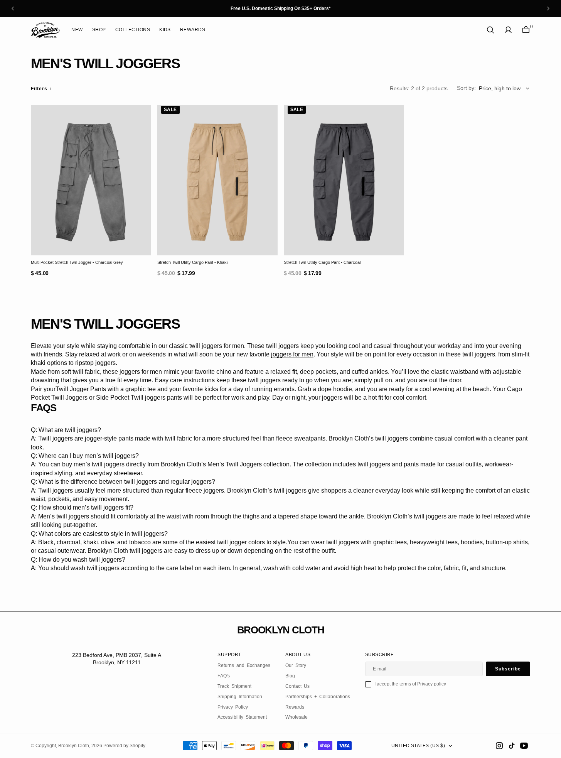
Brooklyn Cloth (73, 745)
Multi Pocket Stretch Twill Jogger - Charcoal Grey (77, 262)
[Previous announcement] (13, 8)
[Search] (490, 29)
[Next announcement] (548, 8)
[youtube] (524, 745)
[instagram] (499, 745)
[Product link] (91, 180)
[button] (508, 29)
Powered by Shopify (124, 745)
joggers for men (292, 354)
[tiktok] (511, 745)
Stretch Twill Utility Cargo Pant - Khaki (192, 262)
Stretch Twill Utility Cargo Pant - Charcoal (322, 262)
